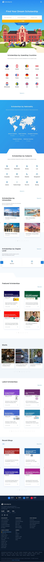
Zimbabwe (9, 555)
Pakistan (20, 552)
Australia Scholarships (5, 524)
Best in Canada (18, 526)
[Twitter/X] (5, 515)
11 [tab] (27, 431)
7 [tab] (26, 240)
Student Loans (4, 536)
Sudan (21, 555)
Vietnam (36, 552)
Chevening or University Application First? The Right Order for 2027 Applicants (31, 461)
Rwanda (24, 555)
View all (22, 93)
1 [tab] (16, 240)
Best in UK (17, 524)
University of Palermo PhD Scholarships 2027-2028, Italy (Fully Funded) (11, 423)
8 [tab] (28, 240)
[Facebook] (2, 515)
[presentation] (1, 262)
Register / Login (19, 536)
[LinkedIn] (7, 515)
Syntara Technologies (16, 560)
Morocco (20, 553)
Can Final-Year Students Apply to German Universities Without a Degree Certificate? (11, 481)
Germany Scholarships (5, 526)
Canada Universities (10, 218)
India (15, 552)
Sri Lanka (25, 553)
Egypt (13, 553)
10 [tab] (29, 371)
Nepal (33, 552)
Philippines (3, 553)
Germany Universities (11, 233)
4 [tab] (21, 240)
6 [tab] (24, 240)
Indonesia (40, 552)
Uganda (38, 553)
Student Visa (3, 533)
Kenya (10, 553)
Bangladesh (25, 552)
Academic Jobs (4, 541)
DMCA (17, 539)
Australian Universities (32, 233)
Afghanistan (29, 553)
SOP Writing (32, 527)
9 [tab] (28, 371)
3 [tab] (19, 240)
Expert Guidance (33, 524)
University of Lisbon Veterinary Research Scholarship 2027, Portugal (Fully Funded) (11, 402)
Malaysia (28, 555)
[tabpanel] (32, 223)
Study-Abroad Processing (35, 521)
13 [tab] (30, 431)
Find (22, 21)
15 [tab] (34, 431)
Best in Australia (19, 527)
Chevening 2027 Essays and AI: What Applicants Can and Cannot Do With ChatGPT (32, 481)
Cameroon (13, 555)
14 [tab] (32, 431)
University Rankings (19, 521)
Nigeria (29, 552)
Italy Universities (30, 218)
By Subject (3, 527)
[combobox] (9, 17)
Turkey (2, 555)
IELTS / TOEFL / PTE (5, 538)
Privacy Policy (18, 538)
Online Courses (4, 544)
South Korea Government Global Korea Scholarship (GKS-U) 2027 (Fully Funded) (11, 324)
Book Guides (3, 547)
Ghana (7, 553)
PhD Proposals (32, 526)
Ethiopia (16, 553)
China (17, 552)
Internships (3, 539)
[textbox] (9, 17)
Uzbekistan (33, 555)
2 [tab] (17, 240)
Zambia (17, 555)
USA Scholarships (4, 521)
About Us (17, 533)
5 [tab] (22, 240)
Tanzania (34, 553)
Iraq (5, 555)
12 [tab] (28, 431)
